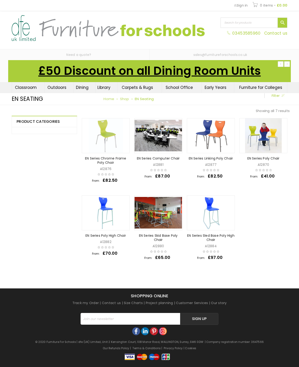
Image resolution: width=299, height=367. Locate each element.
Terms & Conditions (146, 348)
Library (103, 87)
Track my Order (85, 303)
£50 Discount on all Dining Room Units (149, 71)
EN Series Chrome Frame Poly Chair (105, 160)
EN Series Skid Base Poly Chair (158, 237)
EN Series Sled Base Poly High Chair (211, 237)
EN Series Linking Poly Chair (211, 158)
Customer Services (192, 303)
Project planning (159, 303)
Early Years (215, 87)
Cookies (190, 348)
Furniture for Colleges (260, 87)
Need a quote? (78, 54)
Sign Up (199, 318)
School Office (179, 87)
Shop (124, 98)
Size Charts (133, 303)
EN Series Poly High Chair (105, 235)
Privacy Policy (173, 348)
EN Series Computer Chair (158, 158)
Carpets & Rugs (137, 87)
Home (108, 98)
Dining (82, 87)
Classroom (26, 87)
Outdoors (56, 87)
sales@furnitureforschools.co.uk (220, 54)
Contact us (276, 33)
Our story (219, 303)
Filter (276, 95)
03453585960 (246, 33)
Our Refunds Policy (116, 348)
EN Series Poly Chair (263, 158)
